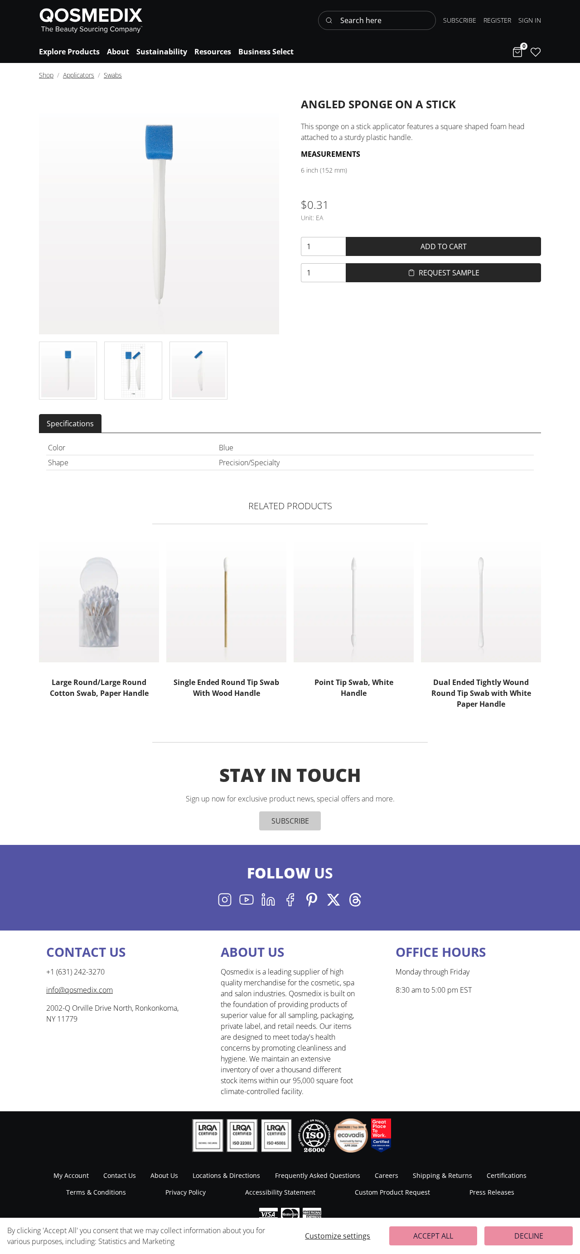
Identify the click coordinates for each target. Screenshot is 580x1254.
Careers (386, 1175)
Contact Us (119, 1175)
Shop (46, 75)
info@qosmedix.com (79, 990)
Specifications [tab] (70, 424)
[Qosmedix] (91, 20)
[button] (530, 20)
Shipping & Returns (442, 1175)
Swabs (113, 75)
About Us (164, 1175)
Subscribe (290, 821)
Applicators (78, 75)
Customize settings (337, 1236)
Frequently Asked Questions (317, 1175)
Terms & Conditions (96, 1192)
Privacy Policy (185, 1192)
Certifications (507, 1175)
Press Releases (491, 1192)
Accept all (433, 1236)
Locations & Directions (226, 1175)
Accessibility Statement (280, 1192)
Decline (528, 1236)
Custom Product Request (392, 1192)
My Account (71, 1175)
